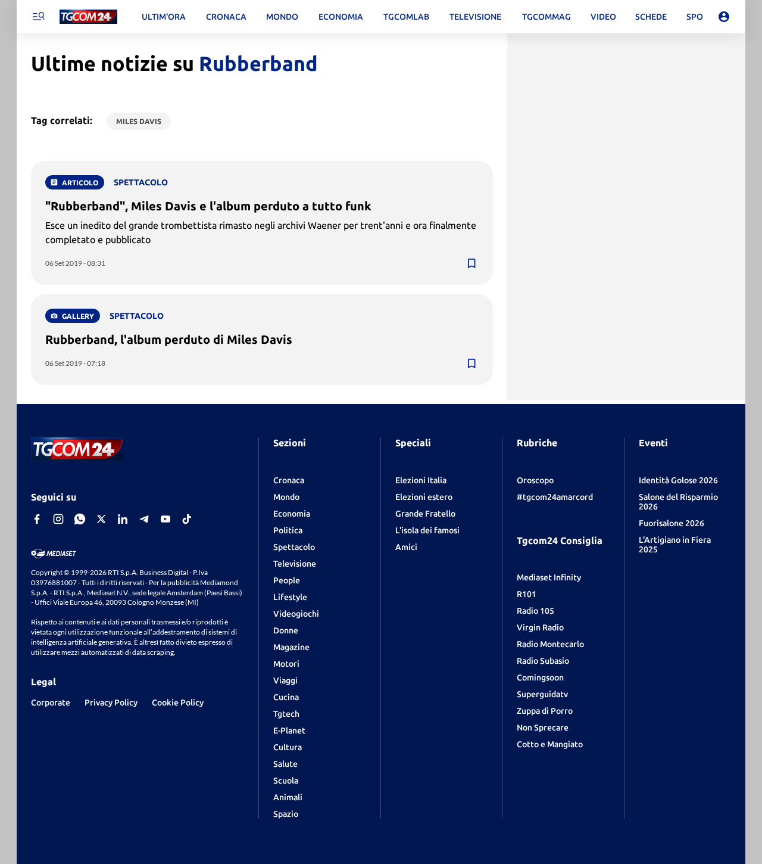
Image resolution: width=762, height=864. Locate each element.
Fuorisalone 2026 (671, 523)
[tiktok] (187, 519)
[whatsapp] (80, 519)
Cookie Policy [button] (178, 702)
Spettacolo (294, 547)
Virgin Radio (540, 627)
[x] (101, 519)
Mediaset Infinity (549, 577)
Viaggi (285, 680)
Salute (285, 764)
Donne (285, 630)
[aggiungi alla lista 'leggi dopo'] (471, 263)
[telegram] (144, 519)
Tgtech (286, 714)
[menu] (38, 17)
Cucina (286, 697)
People (286, 580)
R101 (526, 594)
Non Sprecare (543, 727)
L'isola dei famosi (427, 530)
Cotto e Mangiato (550, 744)
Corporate (50, 702)
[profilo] (723, 17)
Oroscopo (535, 480)
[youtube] (165, 519)
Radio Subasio (543, 661)
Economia (291, 513)
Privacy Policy (111, 702)
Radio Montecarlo (550, 644)
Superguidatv (542, 694)
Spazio (285, 814)
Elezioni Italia (420, 480)
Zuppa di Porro (545, 711)
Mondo (286, 497)
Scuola (285, 780)
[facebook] (37, 519)
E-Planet (289, 730)
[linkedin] (123, 519)
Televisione (294, 563)
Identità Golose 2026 (678, 480)
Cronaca (288, 480)
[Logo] (88, 17)
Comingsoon (540, 677)
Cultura (287, 747)
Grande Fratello (425, 513)
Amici (406, 547)
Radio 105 (535, 611)
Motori (286, 664)
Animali (287, 797)
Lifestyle (290, 597)
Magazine (291, 647)
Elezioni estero (423, 497)
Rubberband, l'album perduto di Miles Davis (168, 339)
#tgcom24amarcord (555, 497)
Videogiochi (296, 614)
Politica (287, 530)
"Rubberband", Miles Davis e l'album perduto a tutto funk (208, 206)
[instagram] (58, 519)
